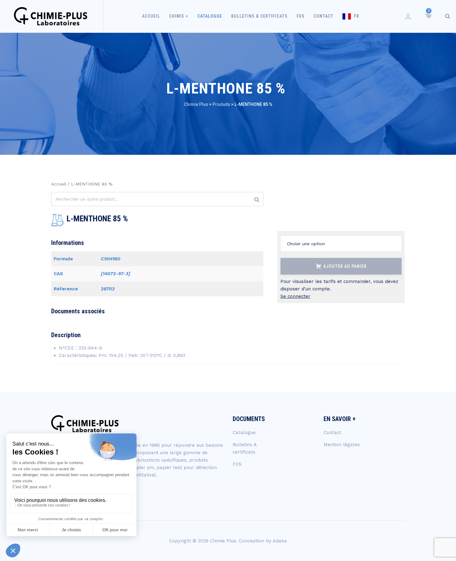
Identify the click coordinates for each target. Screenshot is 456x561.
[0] (427, 16)
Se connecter (295, 296)
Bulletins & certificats (259, 16)
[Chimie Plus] (50, 16)
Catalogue (209, 16)
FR (356, 16)
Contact (323, 16)
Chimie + (178, 16)
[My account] (408, 16)
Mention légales (342, 444)
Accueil (151, 16)
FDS (301, 16)
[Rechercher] (257, 199)
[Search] (447, 16)
